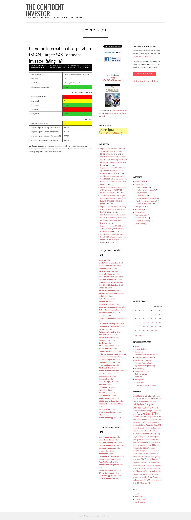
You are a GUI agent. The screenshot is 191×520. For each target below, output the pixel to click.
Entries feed (139, 496)
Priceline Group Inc (146, 465)
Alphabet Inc (143, 404)
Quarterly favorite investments (147, 198)
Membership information (143, 360)
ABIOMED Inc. (140, 396)
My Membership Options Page (145, 366)
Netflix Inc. (145, 459)
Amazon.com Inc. (146, 407)
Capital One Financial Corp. (148, 425)
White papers (139, 379)
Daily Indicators (142, 193)
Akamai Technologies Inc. (150, 399)
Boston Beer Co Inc (145, 419)
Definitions (140, 382)
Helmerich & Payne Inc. (143, 445)
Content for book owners (145, 190)
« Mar (135, 336)
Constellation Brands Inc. (146, 431)
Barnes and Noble (120, 113)
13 (144, 322)
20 (144, 326)
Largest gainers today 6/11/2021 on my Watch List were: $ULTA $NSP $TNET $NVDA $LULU (112, 151)
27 (144, 331)
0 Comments (86, 67)
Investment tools (142, 195)
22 (152, 326)
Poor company (140, 215)
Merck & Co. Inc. (144, 454)
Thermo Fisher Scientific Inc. (143, 474)
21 (148, 326)
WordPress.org (140, 502)
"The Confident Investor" (112, 79)
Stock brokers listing (142, 371)
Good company (140, 212)
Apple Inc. (147, 413)
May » (141, 336)
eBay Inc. (137, 437)
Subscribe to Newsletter (145, 81)
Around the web (140, 181)
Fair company (71, 65)
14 (148, 322)
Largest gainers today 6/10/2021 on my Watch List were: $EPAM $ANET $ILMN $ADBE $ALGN (112, 170)
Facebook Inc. (152, 440)
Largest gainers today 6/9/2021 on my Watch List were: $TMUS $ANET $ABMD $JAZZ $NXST (113, 190)
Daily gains (138, 207)
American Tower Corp (143, 411)
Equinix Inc (145, 437)
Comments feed (140, 499)
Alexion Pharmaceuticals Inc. (144, 402)
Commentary (139, 184)
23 (156, 326)
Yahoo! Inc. (145, 483)
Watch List (138, 377)
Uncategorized (140, 224)
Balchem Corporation (142, 417)
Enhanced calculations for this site (146, 355)
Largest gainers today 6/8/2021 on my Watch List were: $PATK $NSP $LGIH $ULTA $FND (113, 209)
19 (139, 326)
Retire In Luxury (111, 133)
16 (156, 322)
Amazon (110, 113)
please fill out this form (142, 56)
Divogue (97, 516)
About (137, 346)
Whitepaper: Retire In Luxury (146, 385)
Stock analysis (35, 67)
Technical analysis (141, 374)
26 (139, 331)
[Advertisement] (142, 126)
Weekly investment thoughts (146, 201)
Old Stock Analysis (83, 65)
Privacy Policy (139, 368)
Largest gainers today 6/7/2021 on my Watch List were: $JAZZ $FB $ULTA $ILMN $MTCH (113, 228)
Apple (103, 116)
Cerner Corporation (140, 428)
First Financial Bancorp (141, 442)
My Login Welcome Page (143, 363)
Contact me (139, 352)
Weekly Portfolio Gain (144, 204)
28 (148, 331)
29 (152, 331)
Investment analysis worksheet (145, 357)
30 (156, 331)
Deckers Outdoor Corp (149, 434)
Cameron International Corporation (62, 67)
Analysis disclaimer (141, 349)
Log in (137, 494)
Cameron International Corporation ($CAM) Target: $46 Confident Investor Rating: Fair (60, 54)
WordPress (109, 516)
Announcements (142, 187)
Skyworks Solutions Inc (148, 471)
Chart (109, 260)
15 (152, 322)
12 (139, 322)
